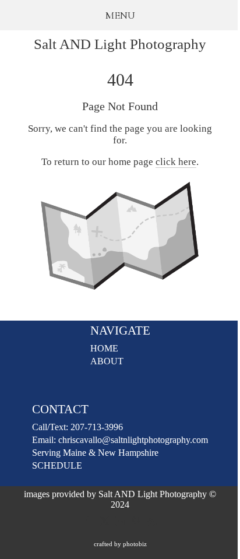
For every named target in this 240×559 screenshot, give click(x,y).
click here (176, 161)
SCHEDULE (57, 465)
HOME (104, 348)
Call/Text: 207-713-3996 (77, 427)
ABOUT (106, 361)
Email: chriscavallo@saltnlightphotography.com (120, 440)
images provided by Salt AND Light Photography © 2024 (120, 499)
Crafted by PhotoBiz (120, 543)
